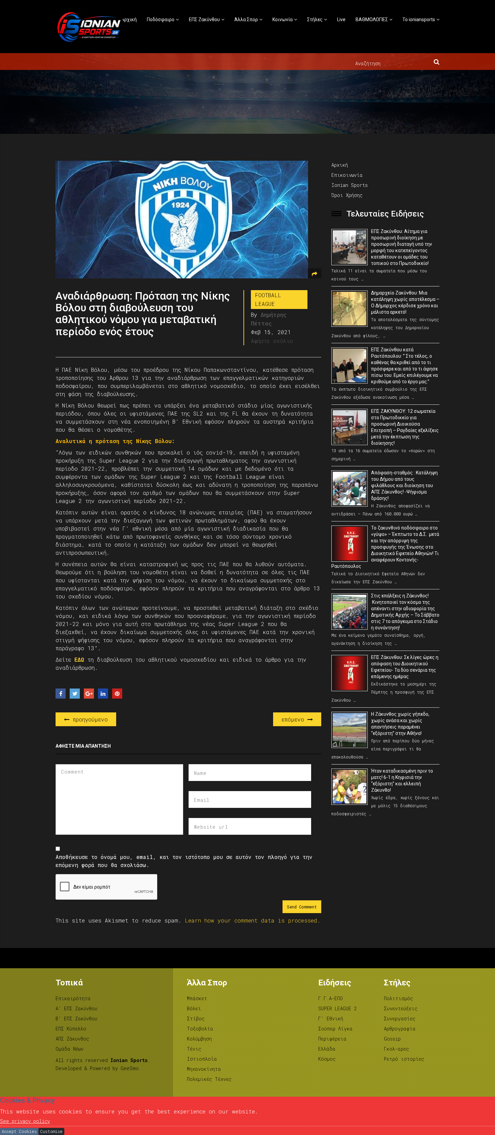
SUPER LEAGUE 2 (337, 1008)
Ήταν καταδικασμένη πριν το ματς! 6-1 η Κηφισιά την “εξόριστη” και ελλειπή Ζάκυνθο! (402, 780)
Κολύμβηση (199, 1038)
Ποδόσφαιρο (160, 19)
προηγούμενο (88, 719)
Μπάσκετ (197, 998)
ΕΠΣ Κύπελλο (71, 1028)
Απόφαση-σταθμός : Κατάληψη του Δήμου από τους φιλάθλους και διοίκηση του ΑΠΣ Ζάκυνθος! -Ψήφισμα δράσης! (404, 485)
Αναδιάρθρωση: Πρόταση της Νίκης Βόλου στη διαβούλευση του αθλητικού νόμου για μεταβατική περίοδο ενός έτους (143, 313)
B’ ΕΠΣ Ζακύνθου (76, 1018)
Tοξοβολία (200, 1028)
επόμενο (294, 719)
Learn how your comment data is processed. (253, 920)
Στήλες (315, 19)
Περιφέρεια (332, 1038)
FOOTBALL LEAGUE (268, 299)
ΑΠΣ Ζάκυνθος (72, 1038)
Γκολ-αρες (396, 1049)
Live (341, 19)
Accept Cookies (19, 1131)
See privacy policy (25, 1121)
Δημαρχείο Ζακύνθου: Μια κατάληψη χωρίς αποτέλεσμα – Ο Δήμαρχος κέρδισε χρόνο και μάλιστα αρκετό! (405, 302)
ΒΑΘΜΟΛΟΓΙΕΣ (372, 19)
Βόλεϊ (194, 1008)
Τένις (194, 1049)
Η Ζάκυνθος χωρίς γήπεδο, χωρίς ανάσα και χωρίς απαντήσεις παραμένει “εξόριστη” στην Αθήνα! (400, 723)
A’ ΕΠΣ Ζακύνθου (76, 1008)
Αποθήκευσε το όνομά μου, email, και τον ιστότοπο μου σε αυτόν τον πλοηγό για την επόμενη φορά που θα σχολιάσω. (184, 860)
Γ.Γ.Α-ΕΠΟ (330, 998)
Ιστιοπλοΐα (202, 1059)
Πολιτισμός (398, 998)
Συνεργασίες (400, 1018)
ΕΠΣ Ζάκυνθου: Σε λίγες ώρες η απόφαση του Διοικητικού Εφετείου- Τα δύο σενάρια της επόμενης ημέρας (404, 667)
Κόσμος (327, 1059)
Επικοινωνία (347, 175)
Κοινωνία (282, 19)
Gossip (392, 1038)
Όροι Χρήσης (347, 195)
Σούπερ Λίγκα (335, 1028)
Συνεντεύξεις (401, 1008)
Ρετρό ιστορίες (404, 1059)
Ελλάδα (326, 1049)
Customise (51, 1131)
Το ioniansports (418, 19)
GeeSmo (130, 1068)
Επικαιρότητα (73, 998)
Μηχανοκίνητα (204, 1069)
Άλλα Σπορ (246, 19)
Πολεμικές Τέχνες (209, 1079)
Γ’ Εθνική (330, 1018)
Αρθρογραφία (400, 1028)
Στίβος (196, 1018)
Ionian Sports (349, 185)
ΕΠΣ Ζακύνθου (204, 19)
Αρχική (129, 19)
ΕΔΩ (81, 659)
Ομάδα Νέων (70, 1049)
